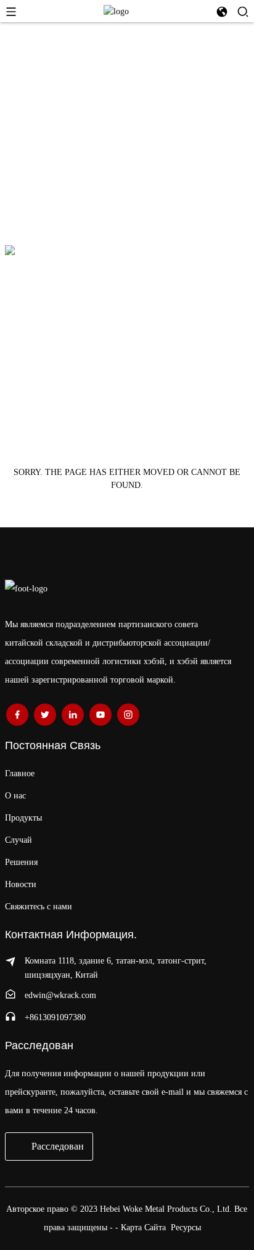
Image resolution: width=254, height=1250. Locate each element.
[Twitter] (45, 715)
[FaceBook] (17, 715)
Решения (21, 862)
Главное (20, 773)
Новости (20, 884)
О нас (15, 795)
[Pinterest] (73, 715)
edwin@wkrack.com (60, 995)
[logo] (116, 10)
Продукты (23, 817)
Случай (18, 840)
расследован (57, 1146)
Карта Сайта (143, 1227)
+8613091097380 (55, 1017)
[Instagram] (128, 715)
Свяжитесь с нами (38, 906)
